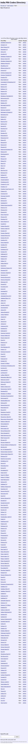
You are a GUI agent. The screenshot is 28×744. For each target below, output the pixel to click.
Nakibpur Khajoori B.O (6, 486)
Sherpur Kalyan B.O (5, 647)
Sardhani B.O (4, 616)
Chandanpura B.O (5, 182)
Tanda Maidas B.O (5, 684)
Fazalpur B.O (4, 230)
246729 (24, 86)
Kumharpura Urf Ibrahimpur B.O (8, 365)
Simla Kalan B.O (4, 658)
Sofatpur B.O (4, 670)
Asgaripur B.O (4, 77)
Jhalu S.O (3, 319)
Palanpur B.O (4, 528)
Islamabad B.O (4, 291)
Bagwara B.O (4, 93)
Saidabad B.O (4, 607)
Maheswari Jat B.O (5, 379)
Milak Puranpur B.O (5, 437)
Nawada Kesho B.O (5, 502)
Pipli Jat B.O (3, 540)
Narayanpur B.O (4, 493)
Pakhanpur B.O (4, 526)
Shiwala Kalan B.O (5, 649)
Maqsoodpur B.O (4, 407)
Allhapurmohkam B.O (5, 68)
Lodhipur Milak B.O (5, 375)
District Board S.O (5, 221)
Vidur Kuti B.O (4, 702)
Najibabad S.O (4, 484)
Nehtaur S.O (3, 512)
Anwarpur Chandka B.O (6, 75)
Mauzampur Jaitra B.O (6, 416)
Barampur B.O (4, 121)
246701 (24, 110)
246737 (24, 549)
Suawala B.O (4, 672)
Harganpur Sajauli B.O (6, 272)
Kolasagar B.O (4, 358)
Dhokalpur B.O (4, 219)
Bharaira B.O (4, 147)
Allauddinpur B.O (4, 65)
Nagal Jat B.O (4, 472)
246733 (24, 51)
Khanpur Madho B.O (5, 335)
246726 (24, 70)
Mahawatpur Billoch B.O (6, 377)
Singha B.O (3, 661)
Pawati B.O (3, 530)
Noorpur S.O (3, 514)
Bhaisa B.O (3, 140)
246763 (24, 182)
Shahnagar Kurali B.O (5, 633)
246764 (24, 103)
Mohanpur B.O (4, 456)
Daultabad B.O (4, 203)
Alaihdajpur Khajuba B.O (6, 56)
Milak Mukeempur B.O (6, 435)
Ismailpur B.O (4, 293)
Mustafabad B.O (4, 470)
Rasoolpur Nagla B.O (5, 570)
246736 (24, 54)
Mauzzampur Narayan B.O (7, 419)
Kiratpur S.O (3, 349)
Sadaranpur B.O (4, 595)
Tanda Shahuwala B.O (6, 686)
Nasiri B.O (3, 496)
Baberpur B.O (4, 86)
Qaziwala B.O (4, 547)
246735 (24, 158)
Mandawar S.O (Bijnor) (6, 393)
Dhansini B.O (4, 212)
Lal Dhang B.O (4, 372)
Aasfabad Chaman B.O (6, 42)
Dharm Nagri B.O (4, 214)
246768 (24, 298)
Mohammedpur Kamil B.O (6, 451)
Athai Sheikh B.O (4, 79)
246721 (24, 96)
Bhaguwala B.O (4, 135)
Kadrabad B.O (4, 328)
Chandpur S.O (4, 186)
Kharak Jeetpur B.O (5, 337)
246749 (24, 135)
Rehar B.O (3, 579)
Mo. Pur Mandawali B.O (6, 449)
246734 (24, 65)
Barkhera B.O (4, 124)
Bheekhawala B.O (5, 154)
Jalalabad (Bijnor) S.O (5, 298)
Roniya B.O (3, 582)
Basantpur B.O (4, 128)
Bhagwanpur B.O (4, 137)
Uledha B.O (3, 695)
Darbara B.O (3, 198)
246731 (24, 100)
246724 (24, 89)
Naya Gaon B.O (4, 505)
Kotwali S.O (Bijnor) (5, 363)
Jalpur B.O (3, 303)
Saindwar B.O (4, 614)
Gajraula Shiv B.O (5, 237)
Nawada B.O (3, 500)
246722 (24, 42)
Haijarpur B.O (4, 258)
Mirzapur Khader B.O (5, 442)
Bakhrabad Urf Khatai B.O (6, 112)
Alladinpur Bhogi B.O (5, 63)
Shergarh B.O (4, 640)
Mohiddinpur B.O (4, 461)
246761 (24, 72)
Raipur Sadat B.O (5, 554)
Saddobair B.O (4, 598)
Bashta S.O (3, 130)
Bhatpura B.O (4, 151)
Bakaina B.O (3, 107)
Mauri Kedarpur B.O (5, 414)
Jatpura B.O (3, 310)
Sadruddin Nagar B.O (5, 600)
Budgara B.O (4, 175)
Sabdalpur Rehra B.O (5, 591)
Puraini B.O (3, 544)
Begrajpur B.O (4, 133)
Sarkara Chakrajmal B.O (6, 619)
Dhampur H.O (4, 207)
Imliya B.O (3, 289)
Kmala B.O (3, 356)
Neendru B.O (4, 509)
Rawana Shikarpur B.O (6, 575)
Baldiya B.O (3, 119)
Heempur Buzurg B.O (5, 277)
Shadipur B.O (4, 628)
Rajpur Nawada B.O (5, 561)
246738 (24, 342)
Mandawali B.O (4, 391)
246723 (24, 117)
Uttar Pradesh (10, 5)
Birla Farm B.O (4, 170)
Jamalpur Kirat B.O (5, 305)
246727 (24, 77)
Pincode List (3, 5)
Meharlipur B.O (4, 426)
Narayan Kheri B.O (5, 491)
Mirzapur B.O (4, 440)
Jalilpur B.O (3, 300)
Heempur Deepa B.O (5, 279)
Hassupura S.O (4, 275)
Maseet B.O (3, 409)
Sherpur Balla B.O (5, 644)
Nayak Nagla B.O (5, 507)
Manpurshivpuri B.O (5, 405)
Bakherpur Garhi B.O (5, 110)
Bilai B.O (3, 168)
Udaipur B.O (3, 693)
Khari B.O (3, 340)
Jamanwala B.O (4, 307)
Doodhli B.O (3, 223)
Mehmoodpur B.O (5, 428)
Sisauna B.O (3, 668)
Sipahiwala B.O (4, 663)
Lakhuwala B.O (4, 370)
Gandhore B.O (4, 240)
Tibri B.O (3, 688)
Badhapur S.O (4, 89)
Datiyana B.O (4, 200)
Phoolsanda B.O (4, 535)
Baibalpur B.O (4, 103)
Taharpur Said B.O (5, 682)
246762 (24, 56)
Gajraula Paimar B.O (5, 235)
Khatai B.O (3, 344)
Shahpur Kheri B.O (5, 635)
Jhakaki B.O (3, 316)
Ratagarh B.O (4, 572)
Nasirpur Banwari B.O (5, 498)
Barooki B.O (3, 126)
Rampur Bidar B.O (5, 563)
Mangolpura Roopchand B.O (7, 396)
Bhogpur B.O (4, 158)
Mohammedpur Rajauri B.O (7, 454)
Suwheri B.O (3, 679)
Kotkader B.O (4, 361)
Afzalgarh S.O (4, 44)
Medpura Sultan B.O (5, 421)
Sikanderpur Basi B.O (5, 654)
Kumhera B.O (4, 368)
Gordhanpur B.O (4, 249)
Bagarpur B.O (4, 91)
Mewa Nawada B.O (5, 433)
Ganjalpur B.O (4, 244)
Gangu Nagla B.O (5, 242)
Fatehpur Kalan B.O (5, 228)
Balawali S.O (3, 117)
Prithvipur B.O (4, 542)
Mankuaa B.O (4, 403)
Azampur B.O (4, 84)
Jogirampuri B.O (4, 326)
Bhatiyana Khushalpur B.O (7, 149)
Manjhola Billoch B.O (5, 400)
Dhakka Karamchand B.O (6, 205)
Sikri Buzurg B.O (4, 656)
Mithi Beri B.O (4, 447)
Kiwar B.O (3, 354)
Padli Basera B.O (4, 521)
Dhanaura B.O (4, 210)
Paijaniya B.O (4, 523)
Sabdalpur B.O (4, 586)
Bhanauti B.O (4, 142)
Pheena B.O (3, 533)
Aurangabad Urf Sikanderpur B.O (8, 82)
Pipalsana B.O (4, 537)
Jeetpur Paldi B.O (5, 314)
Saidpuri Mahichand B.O (6, 612)
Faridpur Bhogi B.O (5, 226)
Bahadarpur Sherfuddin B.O (7, 96)
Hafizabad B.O (4, 256)
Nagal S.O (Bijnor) (5, 475)
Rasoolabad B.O (4, 568)
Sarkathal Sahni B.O (5, 621)
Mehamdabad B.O (5, 423)
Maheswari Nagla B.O (6, 382)
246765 (24, 49)
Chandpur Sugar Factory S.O (7, 189)
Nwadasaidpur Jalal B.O (6, 516)
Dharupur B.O (4, 217)
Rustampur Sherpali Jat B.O (7, 584)
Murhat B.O (3, 468)
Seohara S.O (4, 626)
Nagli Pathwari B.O (5, 479)
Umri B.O (3, 698)
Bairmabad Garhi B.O (5, 105)
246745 (24, 93)
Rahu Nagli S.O (4, 549)
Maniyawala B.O (4, 398)
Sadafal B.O (3, 593)
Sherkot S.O (3, 642)
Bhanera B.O (4, 144)
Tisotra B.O (3, 691)
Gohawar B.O (4, 247)
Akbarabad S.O (4, 49)
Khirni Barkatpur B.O (5, 347)
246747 (24, 68)
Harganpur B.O (4, 270)
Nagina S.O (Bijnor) (5, 477)
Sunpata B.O (3, 677)
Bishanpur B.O (4, 172)
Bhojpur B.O (3, 161)
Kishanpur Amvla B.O (5, 351)
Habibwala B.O (4, 254)
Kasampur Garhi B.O (5, 333)
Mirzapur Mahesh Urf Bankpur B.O (8, 444)
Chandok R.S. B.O (5, 184)
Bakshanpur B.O (4, 114)
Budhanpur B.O (4, 177)
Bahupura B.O (4, 100)
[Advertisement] (14, 23)
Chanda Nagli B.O (5, 179)
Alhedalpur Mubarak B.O (6, 61)
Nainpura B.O (4, 482)
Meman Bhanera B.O (5, 430)
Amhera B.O (3, 70)
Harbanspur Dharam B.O (6, 268)
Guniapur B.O (4, 251)
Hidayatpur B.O (4, 282)
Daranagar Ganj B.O (5, 196)
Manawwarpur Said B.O (6, 389)
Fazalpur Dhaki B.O (5, 233)
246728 (24, 193)
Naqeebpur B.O (4, 489)
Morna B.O (3, 463)
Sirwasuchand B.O (5, 665)
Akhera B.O (3, 51)
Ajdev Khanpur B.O (5, 47)
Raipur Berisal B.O (5, 551)
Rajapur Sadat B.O (5, 558)
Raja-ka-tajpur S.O (5, 556)
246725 (24, 47)
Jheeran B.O (3, 321)
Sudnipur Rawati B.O (5, 675)
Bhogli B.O (3, 156)
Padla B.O (3, 519)
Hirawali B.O (3, 284)
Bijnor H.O (3, 165)
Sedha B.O (3, 623)
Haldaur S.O (3, 261)
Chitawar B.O (4, 191)
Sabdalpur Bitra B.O (5, 589)
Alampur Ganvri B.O (5, 58)
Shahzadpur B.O (4, 637)
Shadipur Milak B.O (5, 630)
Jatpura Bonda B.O (5, 312)
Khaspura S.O (4, 342)
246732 (24, 303)
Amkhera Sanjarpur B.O (6, 72)
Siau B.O (3, 651)
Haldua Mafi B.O (4, 263)
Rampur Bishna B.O (5, 565)
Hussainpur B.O (4, 286)
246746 (24, 177)
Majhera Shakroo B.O (5, 386)
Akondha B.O (4, 54)
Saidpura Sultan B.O (5, 609)
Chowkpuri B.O (4, 193)
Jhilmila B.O (3, 323)
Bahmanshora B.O (5, 98)
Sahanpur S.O (4, 602)
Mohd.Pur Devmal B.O (6, 458)
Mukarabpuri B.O (4, 465)
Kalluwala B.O (4, 330)
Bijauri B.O (3, 163)
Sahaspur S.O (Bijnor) (6, 605)
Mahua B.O (3, 384)
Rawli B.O (3, 577)
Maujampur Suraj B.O (5, 412)
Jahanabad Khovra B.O (6, 296)
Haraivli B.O (3, 265)
